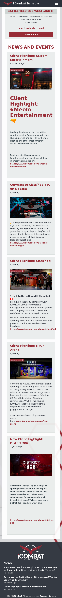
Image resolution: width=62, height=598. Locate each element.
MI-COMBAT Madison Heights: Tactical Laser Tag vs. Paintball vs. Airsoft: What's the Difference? (30, 568)
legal (41, 28)
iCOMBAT (17, 596)
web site (30, 28)
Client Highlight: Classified (30, 261)
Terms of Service (48, 596)
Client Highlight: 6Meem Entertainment (25, 586)
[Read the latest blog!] (31, 279)
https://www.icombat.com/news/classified (33, 329)
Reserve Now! (31, 34)
